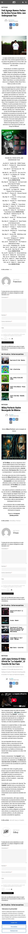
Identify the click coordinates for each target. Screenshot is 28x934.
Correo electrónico (6, 321)
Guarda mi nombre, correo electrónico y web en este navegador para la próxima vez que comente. (14, 335)
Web (2, 328)
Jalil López (15, 820)
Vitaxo (12, 414)
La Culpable (21, 820)
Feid (10, 269)
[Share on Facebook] (10, 24)
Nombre (3, 315)
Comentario (4, 297)
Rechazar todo (14, 930)
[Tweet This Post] (13, 24)
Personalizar (14, 926)
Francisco (12, 20)
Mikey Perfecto (16, 520)
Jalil (10, 820)
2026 (10, 520)
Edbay (12, 678)
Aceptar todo (14, 922)
